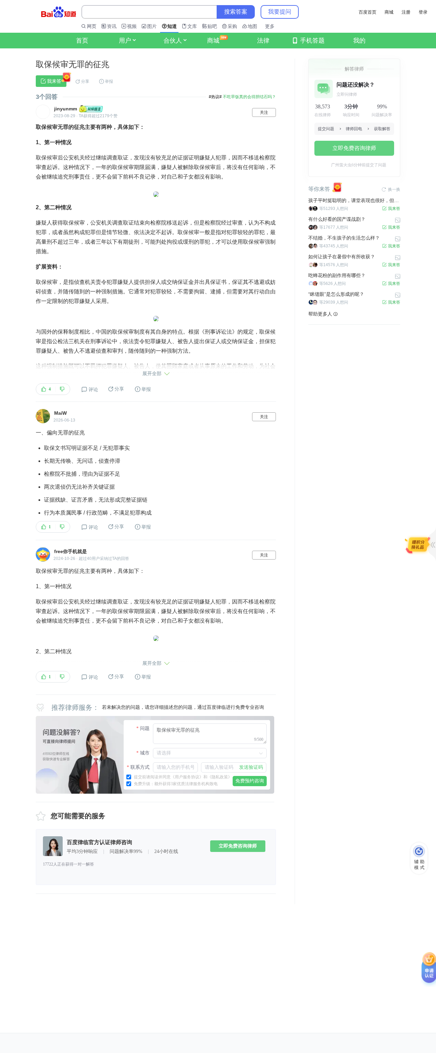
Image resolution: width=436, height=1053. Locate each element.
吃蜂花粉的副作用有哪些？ (336, 275)
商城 (389, 12)
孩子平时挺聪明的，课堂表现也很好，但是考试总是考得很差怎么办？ (354, 200)
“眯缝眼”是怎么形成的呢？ (336, 294)
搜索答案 (235, 12)
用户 (125, 40)
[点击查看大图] (156, 194)
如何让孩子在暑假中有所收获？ (341, 256)
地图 (252, 26)
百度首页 (367, 12)
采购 (232, 26)
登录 (423, 12)
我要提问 (279, 12)
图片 (152, 26)
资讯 (111, 26)
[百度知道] (58, 12)
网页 (91, 26)
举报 (109, 81)
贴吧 (212, 26)
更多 (270, 26)
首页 (82, 40)
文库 (192, 26)
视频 (132, 26)
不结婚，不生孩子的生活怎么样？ (344, 238)
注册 (406, 12)
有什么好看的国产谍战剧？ (336, 219)
